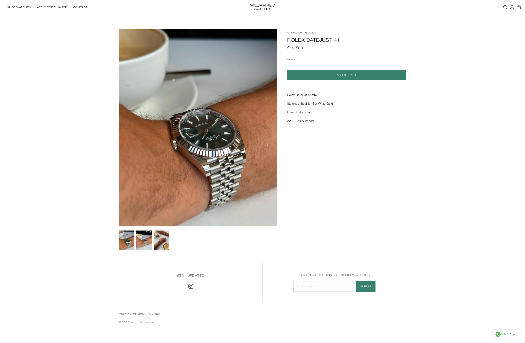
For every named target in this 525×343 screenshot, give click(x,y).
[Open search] (505, 7)
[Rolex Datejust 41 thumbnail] (126, 240)
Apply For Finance (52, 7)
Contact (80, 7)
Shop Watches (19, 7)
